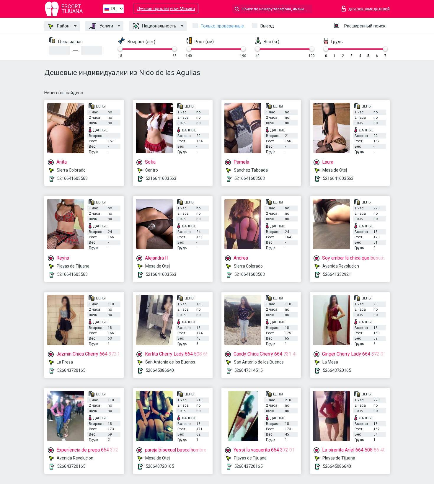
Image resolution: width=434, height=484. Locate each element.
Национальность (158, 26)
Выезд (267, 26)
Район (62, 26)
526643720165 (71, 370)
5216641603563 (72, 178)
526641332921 (337, 274)
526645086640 (160, 370)
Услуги (105, 26)
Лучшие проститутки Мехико (166, 8)
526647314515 (248, 370)
